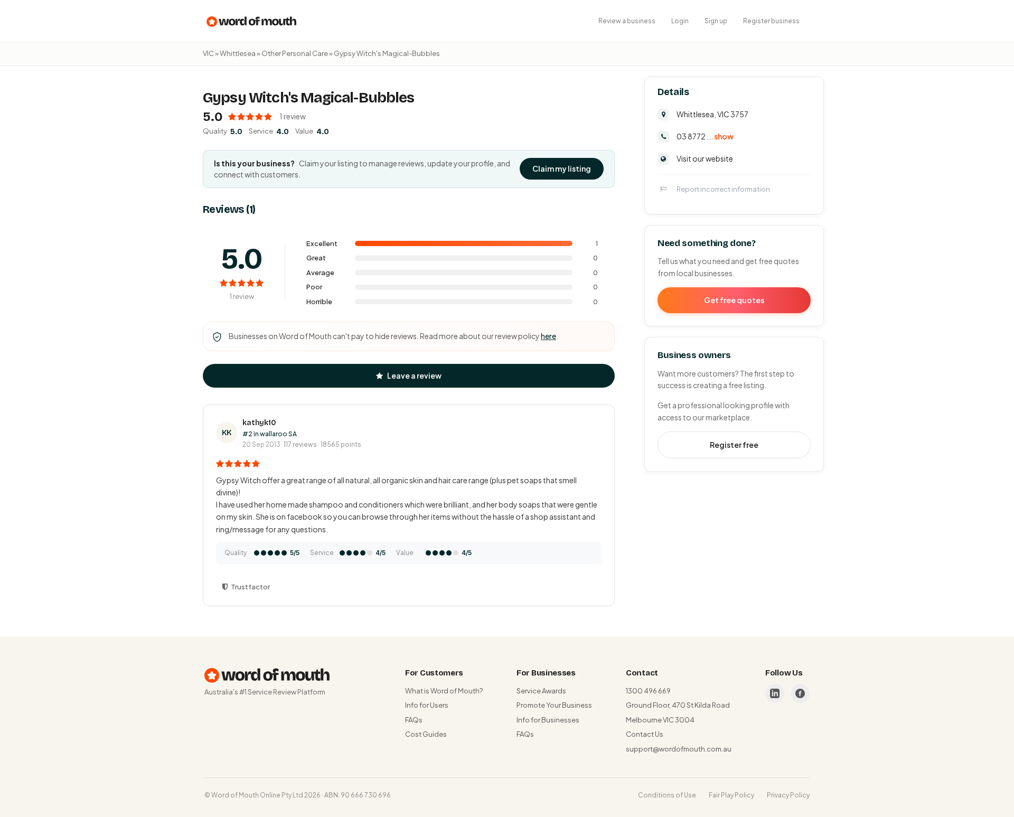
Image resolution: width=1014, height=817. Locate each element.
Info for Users (426, 705)
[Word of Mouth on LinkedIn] (774, 693)
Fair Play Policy (731, 795)
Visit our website (705, 158)
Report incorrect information (723, 188)
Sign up (716, 21)
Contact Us (644, 734)
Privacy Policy (788, 795)
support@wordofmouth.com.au (678, 749)
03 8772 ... (705, 135)
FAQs (413, 720)
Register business (771, 21)
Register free (734, 444)
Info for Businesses (548, 720)
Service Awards (541, 691)
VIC (208, 53)
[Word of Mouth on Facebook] (800, 693)
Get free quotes (734, 299)
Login (680, 21)
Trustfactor (250, 587)
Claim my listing (561, 168)
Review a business (626, 21)
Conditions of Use (667, 795)
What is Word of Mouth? (444, 691)
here (548, 336)
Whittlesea (238, 53)
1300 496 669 (648, 691)
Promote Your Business (554, 705)
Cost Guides (426, 734)
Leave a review (414, 375)
